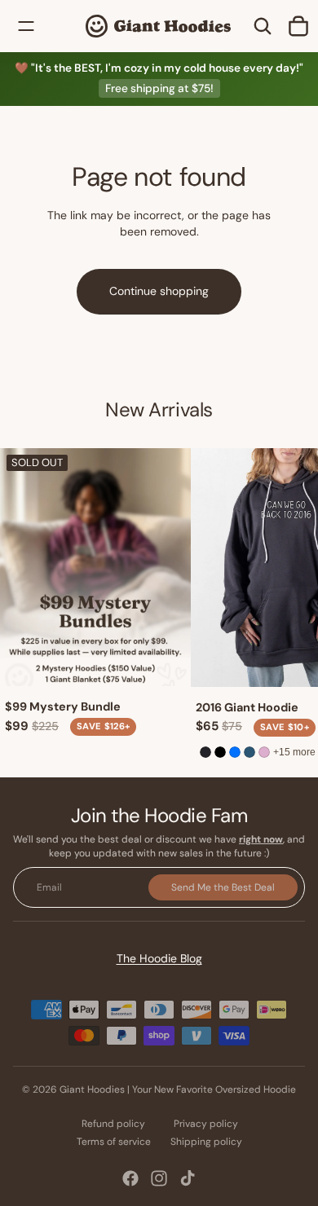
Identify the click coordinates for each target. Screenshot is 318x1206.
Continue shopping (159, 291)
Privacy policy (206, 1123)
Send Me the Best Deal (223, 886)
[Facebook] (130, 1178)
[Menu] (26, 26)
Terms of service (114, 1141)
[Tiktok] (187, 1178)
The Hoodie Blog (159, 958)
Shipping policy (206, 1141)
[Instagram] (159, 1178)
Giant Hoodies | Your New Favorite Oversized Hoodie (178, 1089)
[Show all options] (294, 751)
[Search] (262, 26)
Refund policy (113, 1123)
